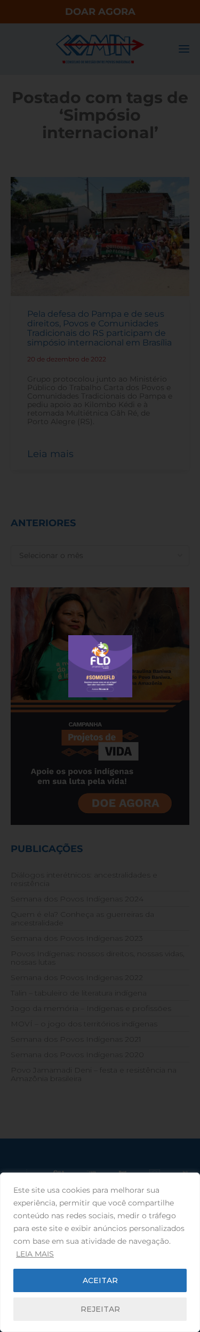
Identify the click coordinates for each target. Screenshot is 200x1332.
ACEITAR (100, 1280)
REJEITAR (100, 1309)
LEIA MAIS (35, 1254)
